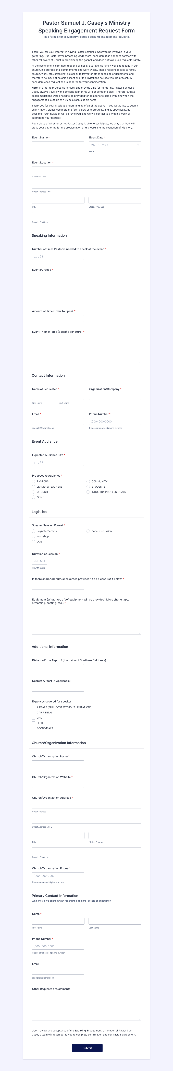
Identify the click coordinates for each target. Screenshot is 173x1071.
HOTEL (41, 723)
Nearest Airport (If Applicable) (51, 680)
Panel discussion (102, 531)
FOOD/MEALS (45, 728)
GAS (39, 717)
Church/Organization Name (51, 756)
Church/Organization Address (52, 797)
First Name (37, 403)
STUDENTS (98, 486)
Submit (87, 1048)
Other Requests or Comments (51, 989)
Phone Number (99, 414)
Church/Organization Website (52, 777)
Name (37, 913)
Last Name (64, 403)
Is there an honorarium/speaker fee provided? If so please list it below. (78, 579)
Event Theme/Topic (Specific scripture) (58, 331)
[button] (137, 145)
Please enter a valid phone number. (105, 428)
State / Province (96, 207)
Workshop (43, 536)
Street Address (39, 176)
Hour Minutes (38, 568)
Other (40, 497)
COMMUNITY (99, 481)
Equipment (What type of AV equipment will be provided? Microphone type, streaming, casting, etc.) (80, 601)
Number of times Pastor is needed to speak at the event (69, 249)
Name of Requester (45, 389)
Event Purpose (42, 269)
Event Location (43, 162)
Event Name (41, 137)
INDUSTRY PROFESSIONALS (109, 491)
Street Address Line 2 (42, 191)
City (34, 207)
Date (91, 151)
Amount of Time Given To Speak (54, 311)
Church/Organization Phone (51, 868)
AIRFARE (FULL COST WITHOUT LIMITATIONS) (64, 707)
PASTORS (43, 481)
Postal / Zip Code (40, 222)
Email (36, 414)
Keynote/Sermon (47, 531)
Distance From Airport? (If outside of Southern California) (69, 660)
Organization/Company (105, 389)
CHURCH (42, 491)
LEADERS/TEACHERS (49, 486)
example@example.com (43, 428)
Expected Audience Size (48, 455)
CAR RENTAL (44, 712)
